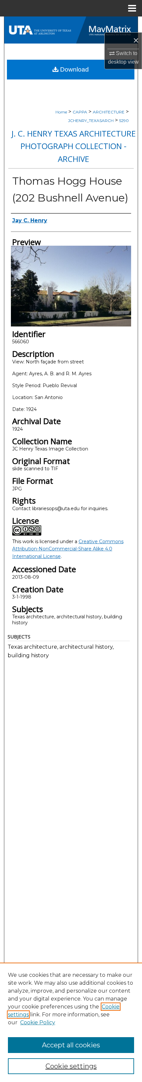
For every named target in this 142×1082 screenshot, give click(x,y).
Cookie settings (71, 1066)
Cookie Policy (37, 1022)
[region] (71, 1022)
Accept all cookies (71, 1045)
